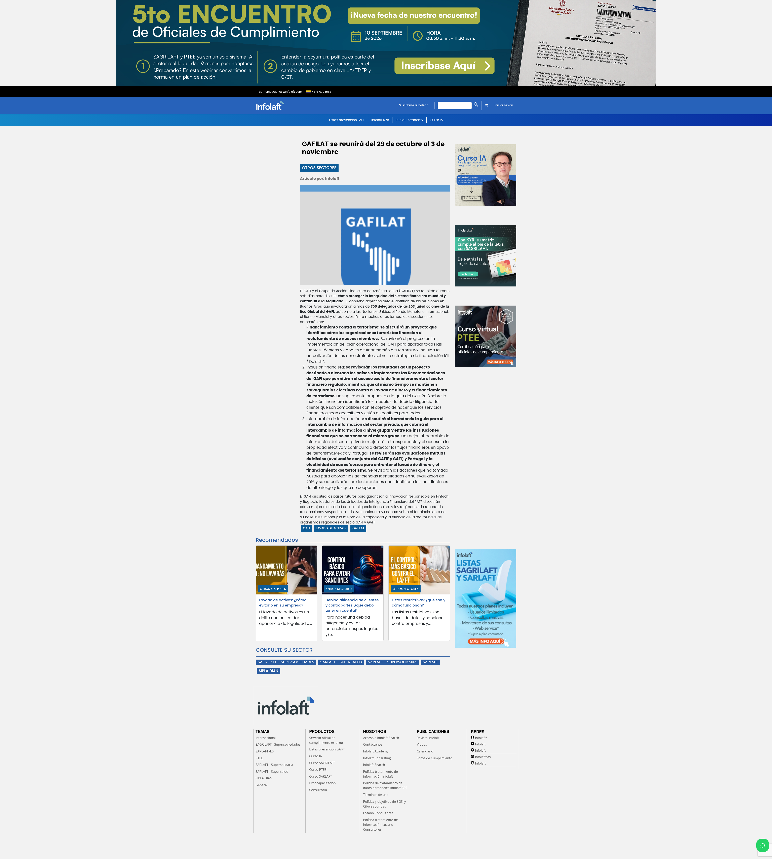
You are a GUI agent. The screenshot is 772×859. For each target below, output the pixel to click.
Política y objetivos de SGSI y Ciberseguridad (384, 804)
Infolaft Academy (409, 120)
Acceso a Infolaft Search (381, 738)
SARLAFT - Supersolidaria (274, 765)
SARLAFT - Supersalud (272, 771)
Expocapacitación (322, 783)
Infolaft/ (481, 738)
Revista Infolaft (428, 738)
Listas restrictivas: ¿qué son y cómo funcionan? (418, 602)
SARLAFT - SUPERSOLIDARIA (392, 662)
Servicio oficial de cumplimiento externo (326, 740)
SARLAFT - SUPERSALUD (341, 662)
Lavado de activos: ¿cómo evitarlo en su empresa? (282, 602)
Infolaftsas (483, 757)
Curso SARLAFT (320, 776)
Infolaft (480, 744)
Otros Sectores (319, 168)
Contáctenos (372, 744)
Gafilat (358, 528)
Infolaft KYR (380, 120)
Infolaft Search (374, 765)
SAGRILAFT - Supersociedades (278, 744)
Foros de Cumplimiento (434, 758)
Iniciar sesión (504, 105)
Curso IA (436, 120)
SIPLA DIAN (268, 671)
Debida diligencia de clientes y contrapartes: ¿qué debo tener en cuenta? (352, 605)
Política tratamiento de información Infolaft (380, 774)
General (262, 785)
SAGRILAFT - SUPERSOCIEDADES (286, 662)
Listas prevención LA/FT (327, 749)
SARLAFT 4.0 (265, 751)
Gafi (306, 528)
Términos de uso (375, 794)
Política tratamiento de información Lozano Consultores (380, 825)
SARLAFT (430, 662)
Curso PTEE (317, 769)
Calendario (425, 751)
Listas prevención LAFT (347, 120)
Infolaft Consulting (377, 758)
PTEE (259, 758)
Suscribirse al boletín (413, 105)
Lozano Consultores (378, 813)
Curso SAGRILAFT (322, 763)
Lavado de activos (331, 528)
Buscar (476, 105)
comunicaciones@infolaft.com (280, 91)
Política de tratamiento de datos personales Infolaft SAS (385, 785)
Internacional (266, 738)
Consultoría (318, 790)
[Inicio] (290, 105)
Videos (422, 744)
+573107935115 (321, 91)
